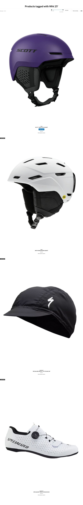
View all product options (41, 132)
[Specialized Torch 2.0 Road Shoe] (41, 434)
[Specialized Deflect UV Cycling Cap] (41, 313)
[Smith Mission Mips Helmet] (41, 193)
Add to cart (41, 129)
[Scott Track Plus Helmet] (41, 69)
